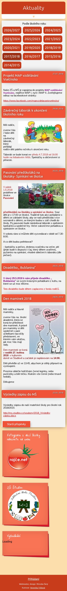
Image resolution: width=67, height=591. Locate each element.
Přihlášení (33, 579)
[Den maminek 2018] (46, 353)
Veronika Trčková (37, 588)
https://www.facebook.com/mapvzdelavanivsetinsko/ (31, 100)
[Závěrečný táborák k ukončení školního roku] (41, 142)
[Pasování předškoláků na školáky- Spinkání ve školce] (41, 207)
